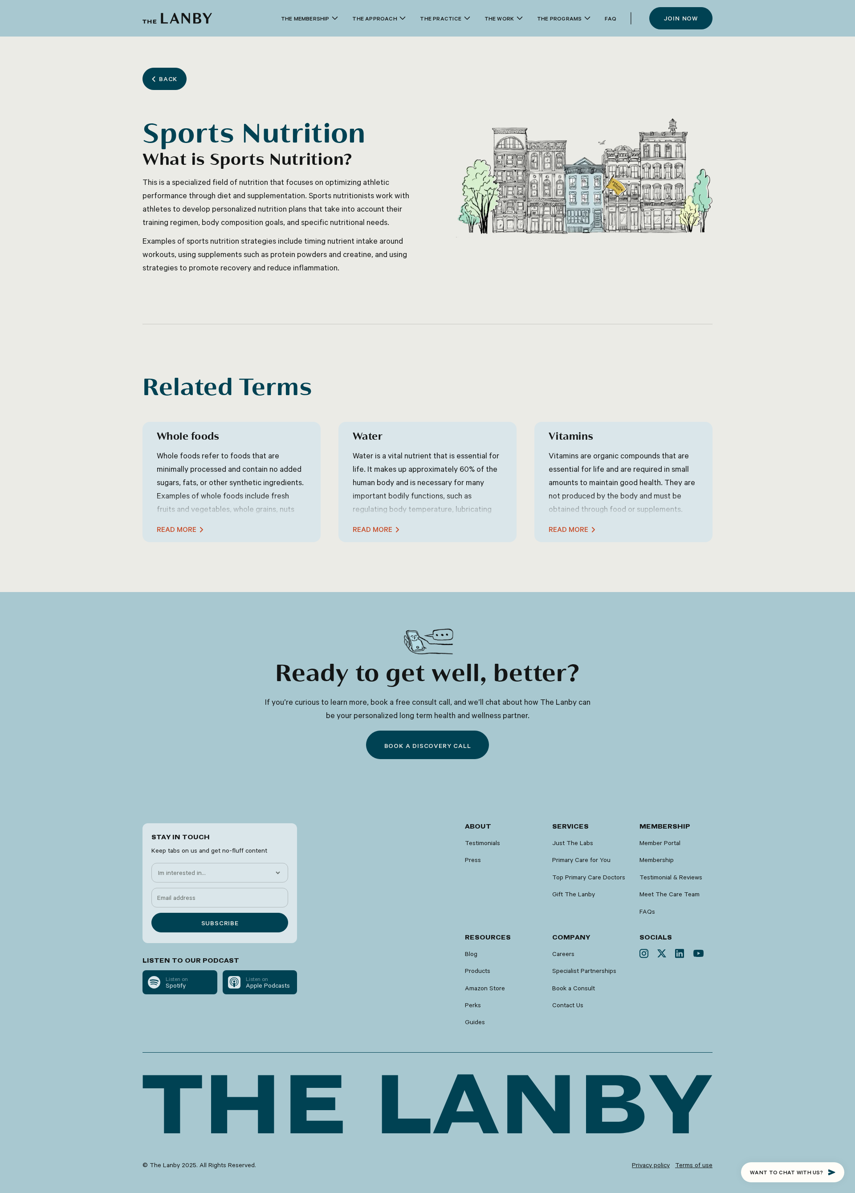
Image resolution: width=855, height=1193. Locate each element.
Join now (681, 18)
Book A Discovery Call (427, 746)
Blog (471, 954)
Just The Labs (572, 843)
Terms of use (693, 1165)
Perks (473, 1005)
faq (610, 18)
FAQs (647, 911)
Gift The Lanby (573, 894)
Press (473, 860)
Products (477, 971)
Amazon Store (485, 988)
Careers (563, 954)
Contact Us (567, 1005)
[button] (310, 18)
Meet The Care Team (669, 894)
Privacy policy (651, 1165)
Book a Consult (573, 988)
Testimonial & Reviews (670, 877)
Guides (475, 1022)
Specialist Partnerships (584, 971)
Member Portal (659, 843)
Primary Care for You (581, 860)
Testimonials (482, 843)
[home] (177, 18)
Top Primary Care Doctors (588, 877)
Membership (656, 860)
